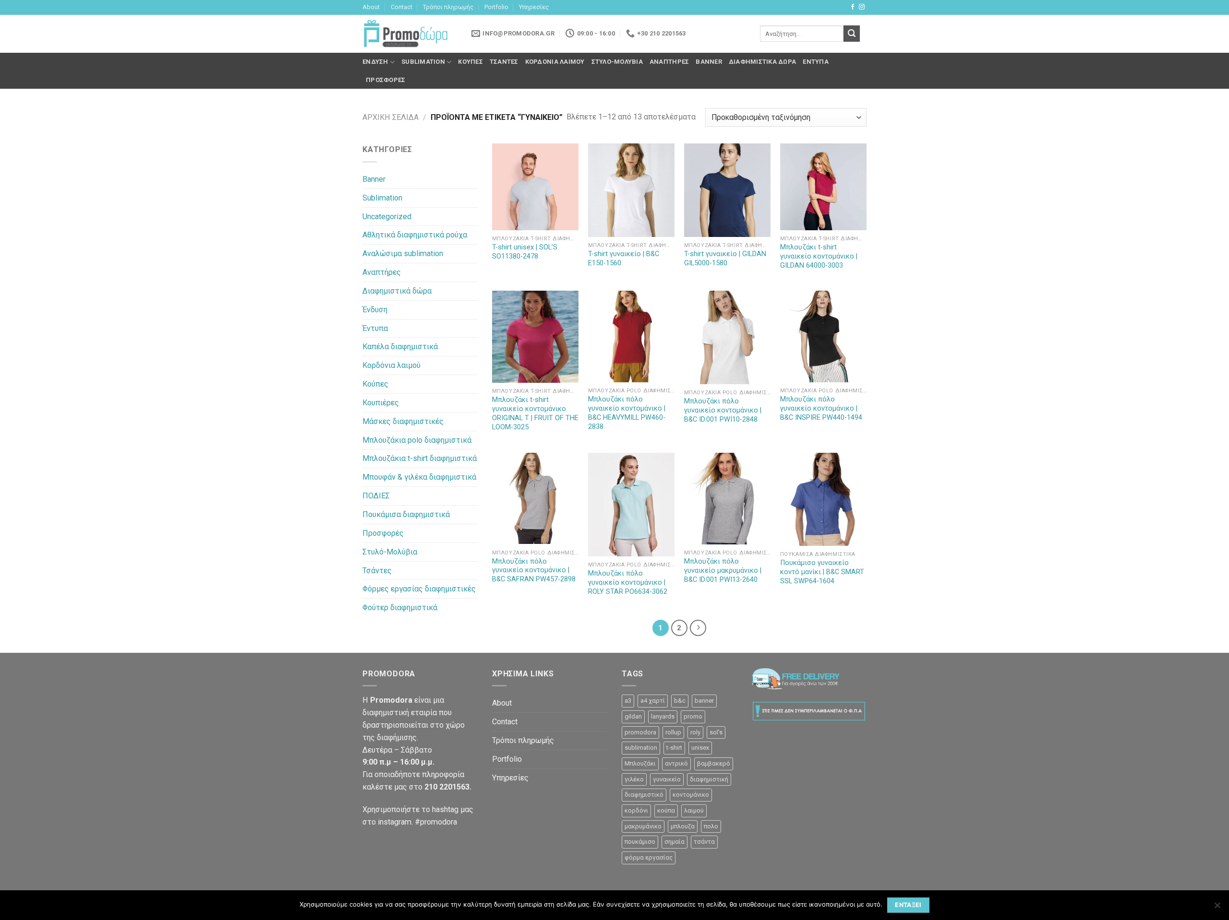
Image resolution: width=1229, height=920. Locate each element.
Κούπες (470, 61)
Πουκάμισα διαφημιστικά (406, 514)
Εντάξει (908, 904)
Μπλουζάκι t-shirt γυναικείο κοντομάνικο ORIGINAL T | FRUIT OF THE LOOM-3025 (535, 413)
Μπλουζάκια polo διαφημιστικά (416, 440)
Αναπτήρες (669, 61)
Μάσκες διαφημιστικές (403, 421)
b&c (680, 700)
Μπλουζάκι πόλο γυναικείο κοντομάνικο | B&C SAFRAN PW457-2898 (534, 570)
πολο (711, 826)
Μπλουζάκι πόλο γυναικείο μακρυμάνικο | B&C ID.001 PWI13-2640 (722, 570)
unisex (700, 747)
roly (695, 732)
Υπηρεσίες (534, 7)
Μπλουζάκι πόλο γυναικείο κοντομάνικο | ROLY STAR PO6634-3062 (627, 582)
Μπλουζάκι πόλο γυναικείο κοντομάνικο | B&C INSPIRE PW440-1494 (821, 408)
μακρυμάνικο (643, 826)
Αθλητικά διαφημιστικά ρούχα (414, 234)
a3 (628, 700)
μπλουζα (683, 826)
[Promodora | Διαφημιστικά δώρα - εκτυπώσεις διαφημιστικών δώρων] (405, 34)
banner (704, 700)
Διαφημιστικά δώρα (762, 61)
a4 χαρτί (652, 700)
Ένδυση (375, 61)
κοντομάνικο (691, 794)
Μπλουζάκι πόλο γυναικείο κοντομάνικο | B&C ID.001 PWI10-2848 (722, 410)
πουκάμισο (640, 841)
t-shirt (674, 747)
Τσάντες (504, 61)
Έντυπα (816, 61)
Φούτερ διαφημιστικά (399, 607)
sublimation (641, 747)
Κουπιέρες (380, 402)
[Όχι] (1217, 908)
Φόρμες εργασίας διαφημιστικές (419, 588)
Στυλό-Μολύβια (617, 61)
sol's (716, 732)
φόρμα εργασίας (649, 857)
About (371, 7)
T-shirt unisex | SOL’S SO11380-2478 (524, 251)
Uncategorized (386, 216)
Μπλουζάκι (640, 763)
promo (693, 716)
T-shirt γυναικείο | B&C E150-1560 (623, 258)
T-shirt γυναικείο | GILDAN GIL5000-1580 (725, 258)
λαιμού (694, 810)
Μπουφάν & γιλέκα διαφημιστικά (419, 477)
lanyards (663, 716)
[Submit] (851, 33)
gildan (633, 716)
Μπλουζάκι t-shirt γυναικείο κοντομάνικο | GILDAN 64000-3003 (818, 256)
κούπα (666, 810)
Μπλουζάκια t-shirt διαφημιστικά (419, 458)
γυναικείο (667, 779)
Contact (401, 7)
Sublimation (423, 61)
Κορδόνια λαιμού (555, 61)
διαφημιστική (709, 779)
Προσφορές (385, 79)
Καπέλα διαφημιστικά (400, 346)
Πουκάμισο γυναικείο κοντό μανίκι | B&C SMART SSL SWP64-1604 (822, 572)
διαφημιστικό (644, 794)
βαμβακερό (713, 763)
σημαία (674, 841)
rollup (673, 732)
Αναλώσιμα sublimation (402, 253)
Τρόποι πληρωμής (448, 7)
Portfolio (496, 7)
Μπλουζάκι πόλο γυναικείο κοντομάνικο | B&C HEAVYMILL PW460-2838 (626, 413)
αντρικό (676, 763)
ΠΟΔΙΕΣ (376, 495)
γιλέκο (634, 779)
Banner (709, 61)
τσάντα (704, 841)
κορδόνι (636, 810)
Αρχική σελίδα (390, 117)
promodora (640, 732)
